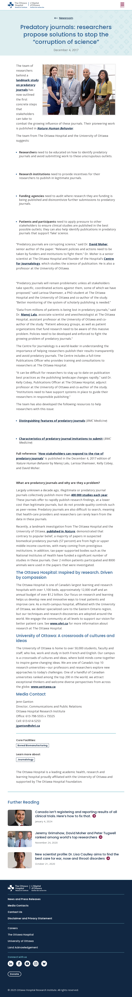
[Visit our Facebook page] (19, 963)
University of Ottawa (21, 941)
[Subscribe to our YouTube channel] (27, 963)
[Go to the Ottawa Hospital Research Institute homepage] (26, 5)
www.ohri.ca (59, 623)
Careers (13, 928)
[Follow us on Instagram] (36, 963)
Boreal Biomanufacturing (32, 745)
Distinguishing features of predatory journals (52, 421)
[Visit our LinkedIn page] (11, 963)
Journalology (25, 759)
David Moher (98, 244)
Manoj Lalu (29, 314)
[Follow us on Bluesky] (44, 963)
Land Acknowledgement (23, 947)
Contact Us (15, 912)
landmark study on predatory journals (27, 85)
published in (61, 531)
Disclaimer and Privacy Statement (30, 918)
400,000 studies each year (89, 495)
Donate (14, 974)
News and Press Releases (24, 899)
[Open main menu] (122, 5)
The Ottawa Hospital (21, 934)
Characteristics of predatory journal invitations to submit (61, 439)
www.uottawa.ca (43, 687)
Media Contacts (18, 905)
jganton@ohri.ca (28, 726)
